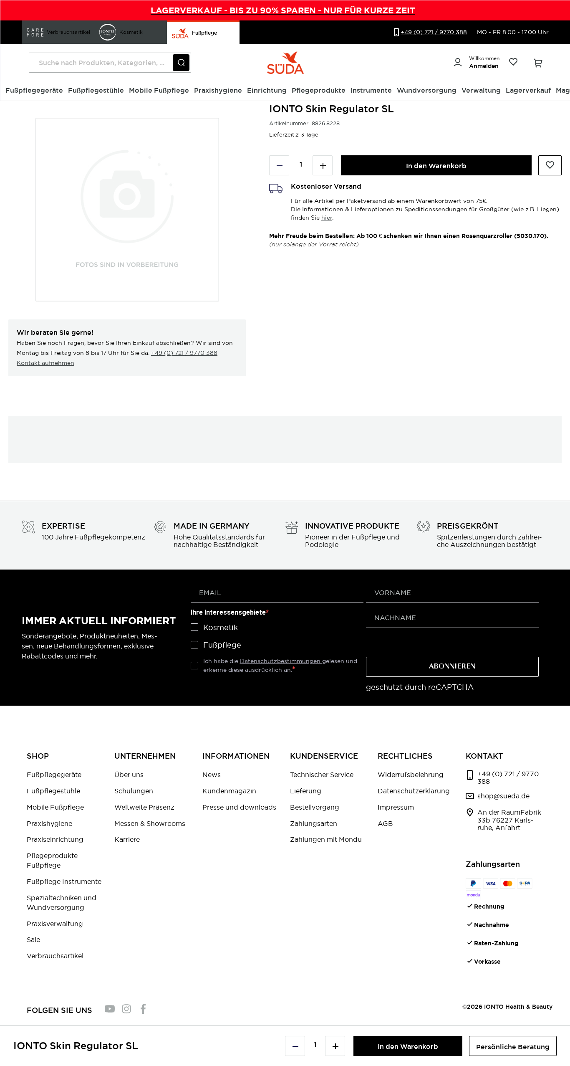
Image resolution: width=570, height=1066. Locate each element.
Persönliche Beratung (513, 1047)
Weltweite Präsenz (144, 807)
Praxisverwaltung (55, 923)
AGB (385, 823)
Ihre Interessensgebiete (228, 612)
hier (326, 217)
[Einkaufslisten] (513, 63)
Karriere (127, 839)
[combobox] (110, 63)
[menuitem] (34, 90)
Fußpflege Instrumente (64, 881)
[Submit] (181, 63)
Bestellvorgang (314, 807)
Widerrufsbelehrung (411, 774)
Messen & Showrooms (149, 823)
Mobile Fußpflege (55, 807)
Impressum (396, 807)
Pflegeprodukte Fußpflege (52, 860)
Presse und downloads (239, 807)
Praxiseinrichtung (55, 839)
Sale (33, 939)
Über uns (129, 774)
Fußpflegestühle (53, 791)
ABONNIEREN (452, 667)
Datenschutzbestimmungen (281, 661)
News (211, 774)
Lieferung (305, 791)
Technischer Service (321, 774)
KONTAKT (484, 756)
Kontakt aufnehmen (45, 363)
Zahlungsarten (313, 823)
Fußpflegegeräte (54, 774)
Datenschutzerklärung (414, 791)
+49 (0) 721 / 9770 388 (184, 353)
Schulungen (133, 791)
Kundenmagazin (229, 791)
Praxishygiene (49, 823)
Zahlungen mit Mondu (326, 839)
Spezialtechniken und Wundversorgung (61, 903)
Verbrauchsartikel (55, 956)
